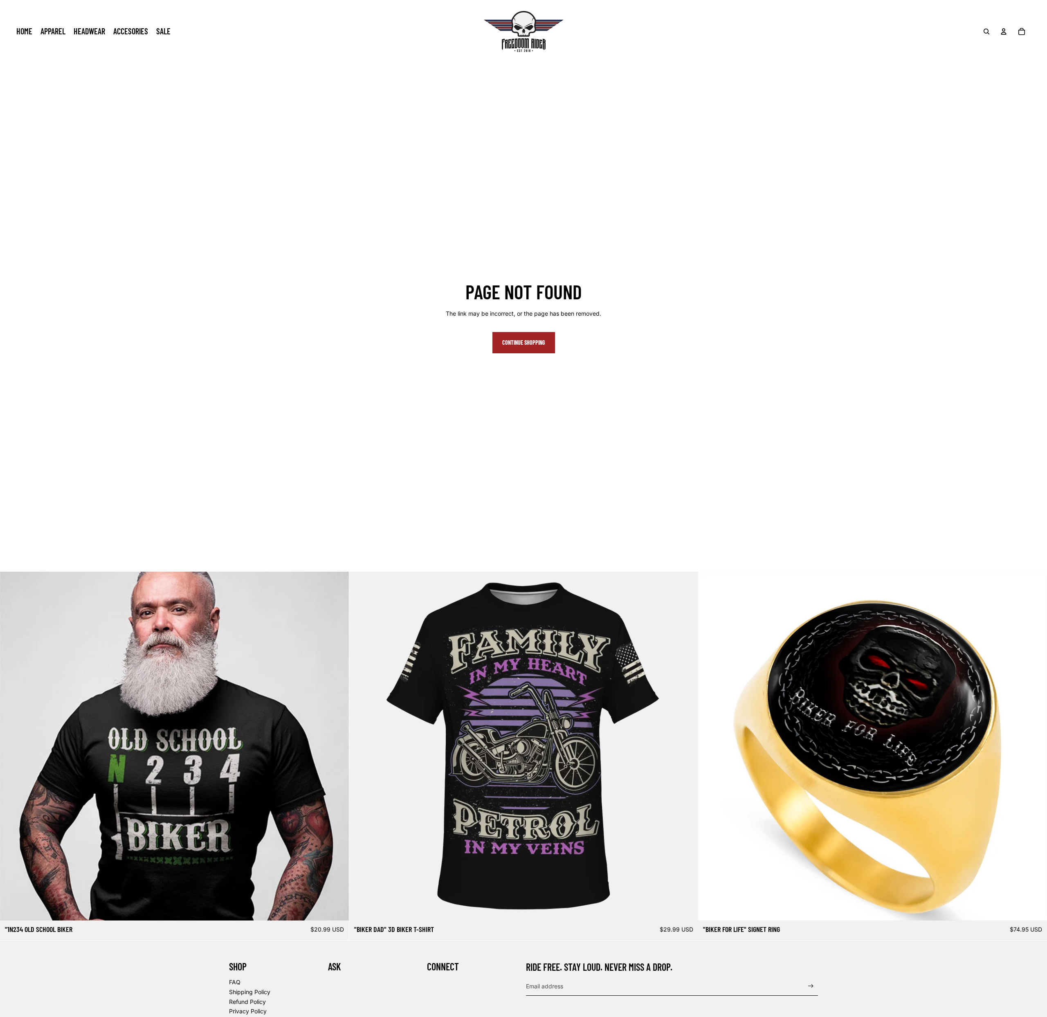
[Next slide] (336, 746)
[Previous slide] (12, 746)
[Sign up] (811, 986)
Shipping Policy (249, 991)
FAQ (234, 982)
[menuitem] (24, 31)
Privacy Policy (248, 1011)
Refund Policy (247, 1001)
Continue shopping (523, 342)
